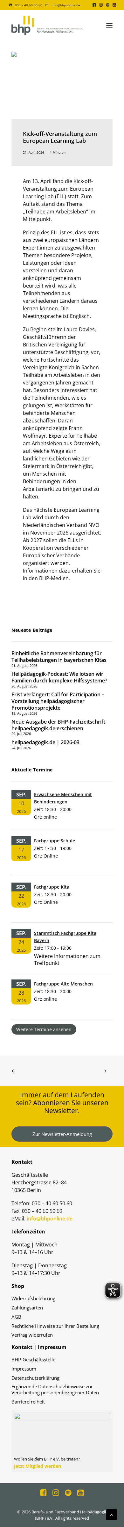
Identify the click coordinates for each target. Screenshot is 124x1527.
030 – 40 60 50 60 (28, 5)
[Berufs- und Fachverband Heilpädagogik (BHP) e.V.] (47, 25)
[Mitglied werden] (62, 1438)
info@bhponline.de (66, 5)
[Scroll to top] (111, 1514)
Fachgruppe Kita (51, 887)
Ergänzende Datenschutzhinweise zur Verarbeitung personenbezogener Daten (55, 1390)
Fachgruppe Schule (54, 841)
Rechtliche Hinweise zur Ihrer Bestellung (55, 1326)
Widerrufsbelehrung (33, 1299)
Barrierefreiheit (28, 1402)
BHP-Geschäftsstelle (33, 1360)
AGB (16, 1317)
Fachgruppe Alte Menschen (63, 984)
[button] (94, 5)
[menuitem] (25, 5)
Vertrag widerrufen (32, 1335)
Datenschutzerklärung (35, 1378)
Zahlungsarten (27, 1308)
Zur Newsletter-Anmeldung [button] (62, 1134)
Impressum (23, 1369)
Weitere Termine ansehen (44, 1029)
